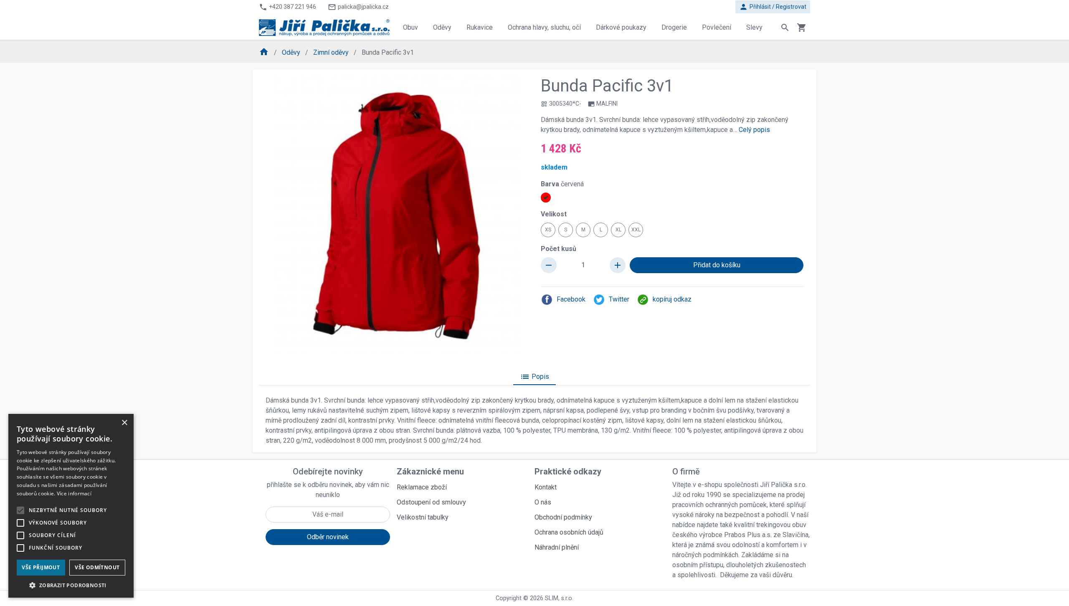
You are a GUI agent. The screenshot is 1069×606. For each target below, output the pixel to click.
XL (618, 230)
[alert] (71, 506)
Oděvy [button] (442, 27)
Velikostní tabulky (422, 517)
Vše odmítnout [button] (97, 567)
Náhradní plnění (556, 547)
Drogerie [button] (674, 27)
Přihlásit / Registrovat (772, 7)
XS (548, 230)
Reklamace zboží (422, 487)
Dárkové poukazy (621, 27)
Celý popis (754, 130)
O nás (542, 502)
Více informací (74, 493)
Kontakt (545, 487)
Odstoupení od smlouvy (431, 502)
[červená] (546, 198)
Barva (562, 184)
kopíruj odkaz (672, 299)
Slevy (754, 27)
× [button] (124, 423)
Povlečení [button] (716, 27)
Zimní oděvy (331, 52)
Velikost (554, 214)
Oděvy (292, 52)
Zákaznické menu (430, 472)
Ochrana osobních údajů (568, 532)
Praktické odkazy (567, 472)
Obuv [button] (410, 27)
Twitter (619, 299)
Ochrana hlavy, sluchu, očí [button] (544, 27)
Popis (534, 377)
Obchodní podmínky (563, 517)
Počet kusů (558, 249)
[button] (71, 585)
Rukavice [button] (479, 27)
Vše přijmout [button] (41, 567)
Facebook (571, 299)
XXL (636, 230)
